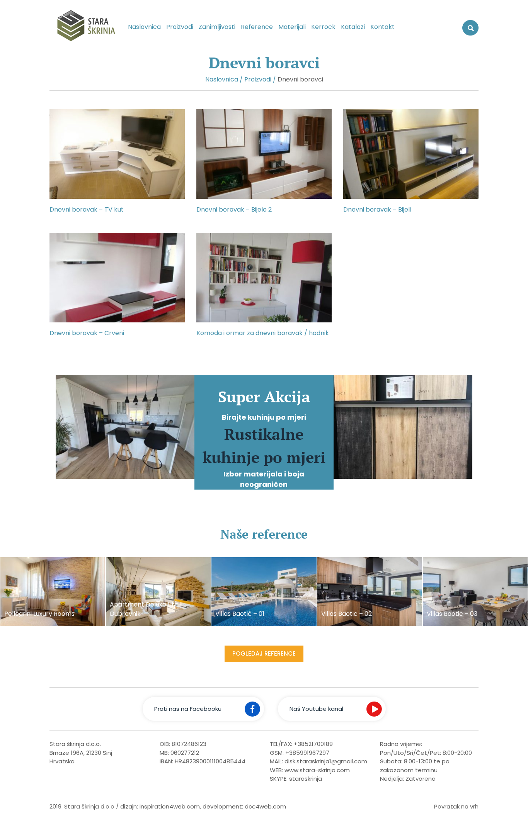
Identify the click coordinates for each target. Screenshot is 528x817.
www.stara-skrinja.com (317, 770)
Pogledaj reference (264, 653)
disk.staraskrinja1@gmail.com (325, 761)
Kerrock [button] (323, 26)
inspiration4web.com (170, 806)
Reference (257, 26)
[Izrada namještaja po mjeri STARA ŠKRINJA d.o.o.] (82, 27)
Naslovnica (144, 26)
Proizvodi (179, 26)
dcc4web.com (265, 806)
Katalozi (353, 26)
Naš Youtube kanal (316, 709)
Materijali (292, 26)
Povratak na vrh (456, 806)
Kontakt (382, 26)
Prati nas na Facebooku (187, 709)
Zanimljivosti (217, 26)
